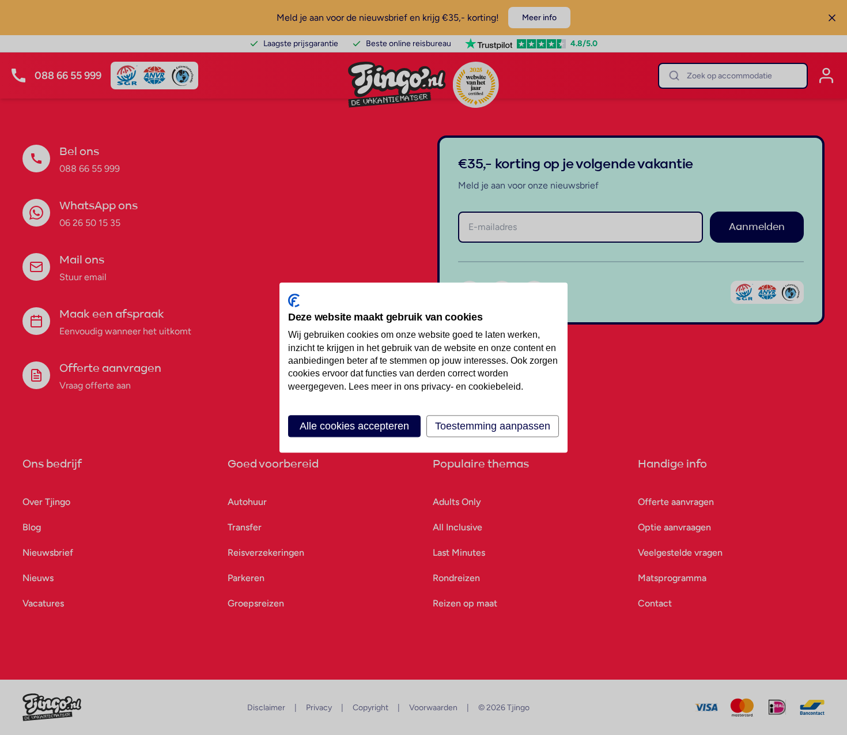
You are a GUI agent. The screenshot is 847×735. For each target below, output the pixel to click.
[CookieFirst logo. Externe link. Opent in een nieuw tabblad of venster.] (294, 300)
